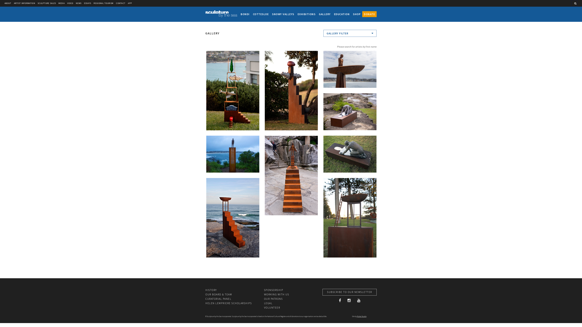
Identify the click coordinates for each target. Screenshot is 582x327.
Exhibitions (307, 14)
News (78, 3)
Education (342, 14)
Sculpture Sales (47, 3)
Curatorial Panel (218, 299)
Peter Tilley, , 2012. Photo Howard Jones (348, 186)
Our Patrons (273, 299)
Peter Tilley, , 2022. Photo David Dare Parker (348, 144)
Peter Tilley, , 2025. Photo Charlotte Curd (232, 57)
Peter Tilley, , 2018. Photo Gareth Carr (232, 142)
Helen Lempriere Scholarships (228, 303)
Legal (268, 303)
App (130, 3)
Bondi (245, 14)
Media (62, 3)
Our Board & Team (218, 294)
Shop (357, 14)
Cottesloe (261, 14)
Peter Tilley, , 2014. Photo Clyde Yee (291, 144)
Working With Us (276, 294)
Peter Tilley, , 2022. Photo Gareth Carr (346, 102)
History (211, 290)
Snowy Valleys (283, 14)
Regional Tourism (103, 3)
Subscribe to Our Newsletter (349, 292)
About (8, 3)
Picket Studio (361, 316)
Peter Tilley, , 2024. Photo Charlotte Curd (291, 57)
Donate (369, 14)
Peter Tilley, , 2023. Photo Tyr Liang (348, 57)
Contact (120, 3)
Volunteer (272, 307)
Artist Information (24, 3)
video (70, 3)
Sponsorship (273, 290)
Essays (87, 3)
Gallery (325, 14)
